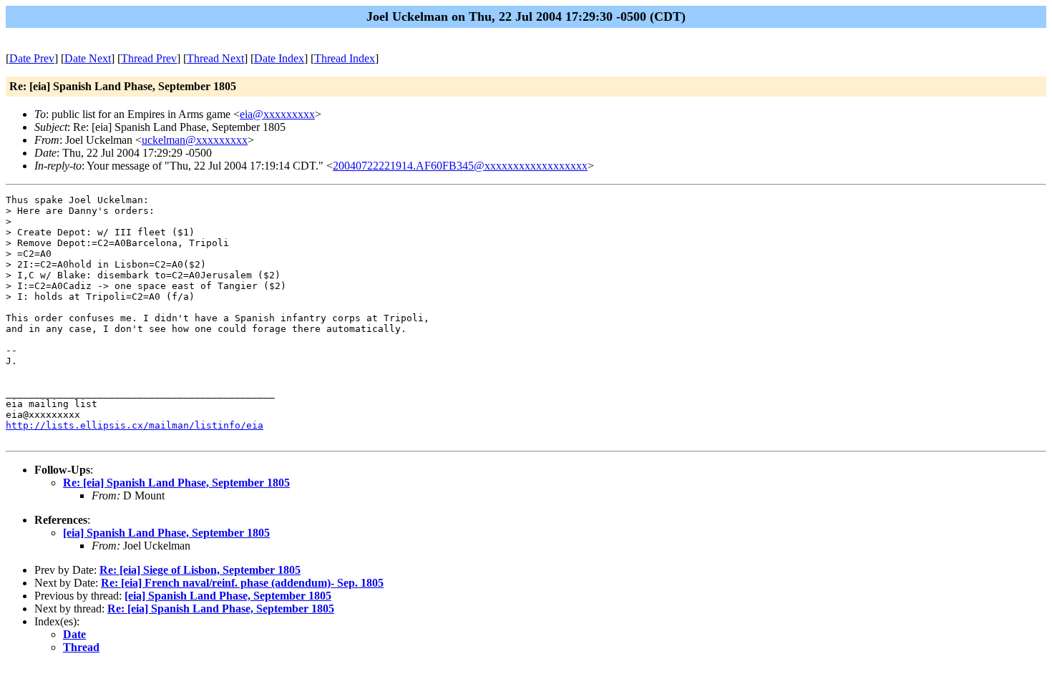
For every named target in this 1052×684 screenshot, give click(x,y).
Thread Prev (149, 58)
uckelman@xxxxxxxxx (195, 140)
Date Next (87, 58)
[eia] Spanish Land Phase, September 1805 (166, 533)
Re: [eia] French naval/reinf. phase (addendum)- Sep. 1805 (242, 583)
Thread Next (215, 58)
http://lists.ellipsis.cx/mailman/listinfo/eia (134, 425)
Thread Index (344, 58)
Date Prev (31, 58)
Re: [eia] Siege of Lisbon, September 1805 (200, 570)
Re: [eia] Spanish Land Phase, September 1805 (176, 483)
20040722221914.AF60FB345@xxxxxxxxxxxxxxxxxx (460, 166)
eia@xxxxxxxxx (277, 114)
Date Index (279, 58)
